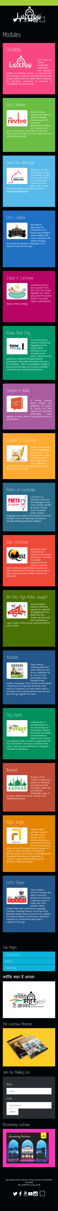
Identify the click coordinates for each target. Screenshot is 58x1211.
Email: (9, 1098)
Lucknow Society (12, 954)
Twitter (15, 1193)
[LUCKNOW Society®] (29, 13)
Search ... (42, 1193)
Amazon (25, 1193)
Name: (9, 1084)
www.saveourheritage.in (17, 191)
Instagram (35, 1193)
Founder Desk (10, 967)
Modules (8, 961)
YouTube (30, 1193)
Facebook (20, 1193)
